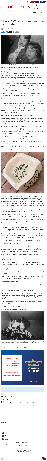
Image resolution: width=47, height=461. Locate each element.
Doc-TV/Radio (9, 10)
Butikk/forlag (36, 444)
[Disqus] (22, 407)
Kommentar (10, 444)
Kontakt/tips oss (8, 436)
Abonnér (32, 1)
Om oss (6, 439)
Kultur (31, 444)
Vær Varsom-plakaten (26, 450)
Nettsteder (16, 10)
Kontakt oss (35, 12)
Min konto (43, 1)
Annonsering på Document (23, 445)
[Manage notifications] (2, 459)
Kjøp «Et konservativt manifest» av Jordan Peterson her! (16, 347)
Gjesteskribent (17, 444)
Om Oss (42, 10)
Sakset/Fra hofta (5, 18)
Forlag (32, 10)
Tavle (29, 444)
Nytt (6, 444)
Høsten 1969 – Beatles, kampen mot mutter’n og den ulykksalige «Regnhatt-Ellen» (17, 426)
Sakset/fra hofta (23, 444)
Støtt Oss (37, 10)
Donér (37, 1)
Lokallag (42, 12)
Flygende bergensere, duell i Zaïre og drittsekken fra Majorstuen (14, 424)
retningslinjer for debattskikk (11, 390)
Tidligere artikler (25, 10)
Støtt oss (7, 432)
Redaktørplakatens (21, 451)
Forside (3, 444)
